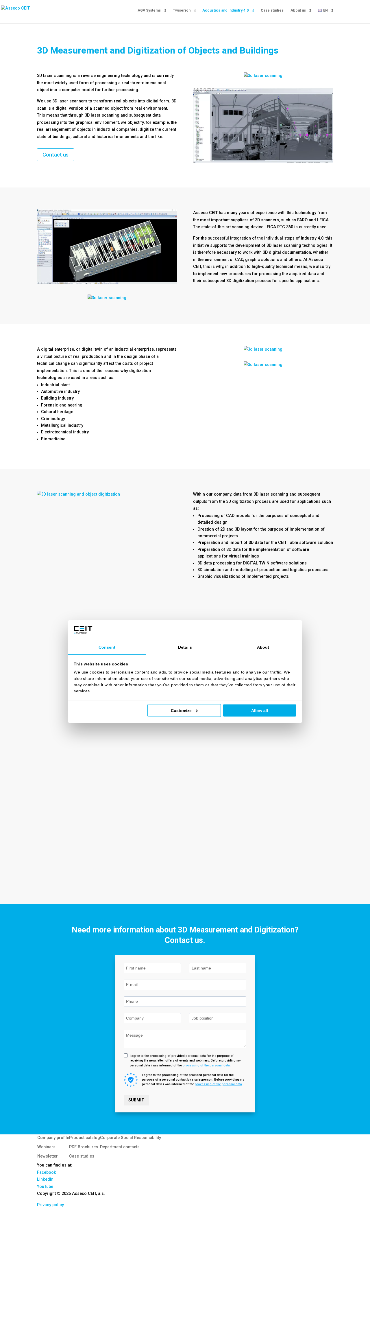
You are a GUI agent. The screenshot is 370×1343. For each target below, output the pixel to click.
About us (298, 10)
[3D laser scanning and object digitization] (107, 494)
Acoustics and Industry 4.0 (225, 10)
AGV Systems (149, 10)
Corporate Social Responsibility (130, 1137)
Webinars (46, 1147)
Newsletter (47, 1156)
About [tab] (263, 647)
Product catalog (84, 1137)
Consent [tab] (107, 647)
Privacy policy (50, 1204)
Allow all (259, 711)
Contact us (55, 155)
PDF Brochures (83, 1147)
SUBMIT (136, 1100)
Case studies (272, 10)
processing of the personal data (206, 1065)
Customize (181, 711)
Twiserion (181, 10)
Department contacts (120, 1147)
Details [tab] (185, 647)
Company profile (53, 1137)
